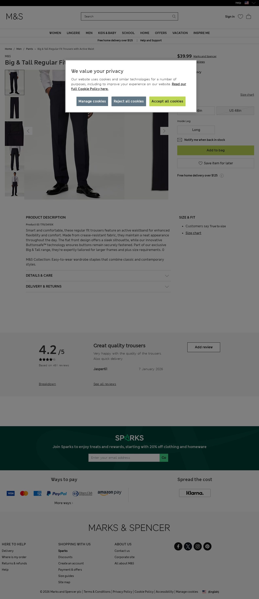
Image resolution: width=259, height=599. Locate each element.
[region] (131, 86)
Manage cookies (92, 101)
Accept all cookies (167, 101)
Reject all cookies (129, 101)
